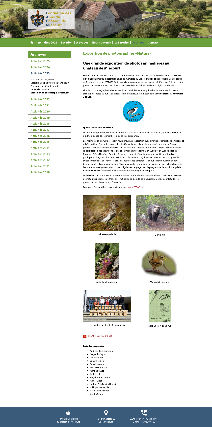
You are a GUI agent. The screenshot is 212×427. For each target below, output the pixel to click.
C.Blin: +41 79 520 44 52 (144, 421)
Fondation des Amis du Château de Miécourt (51, 19)
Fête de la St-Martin (40, 89)
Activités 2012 (40, 160)
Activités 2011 (40, 166)
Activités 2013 (40, 154)
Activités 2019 (40, 117)
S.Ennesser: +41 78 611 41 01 (144, 418)
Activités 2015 (40, 142)
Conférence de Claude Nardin (44, 86)
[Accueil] (31, 42)
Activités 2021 (40, 105)
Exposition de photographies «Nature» (49, 92)
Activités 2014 (40, 148)
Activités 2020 (40, 111)
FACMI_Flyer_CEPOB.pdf (100, 335)
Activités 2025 (40, 61)
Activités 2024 (40, 67)
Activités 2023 (40, 73)
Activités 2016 (40, 136)
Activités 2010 (40, 172)
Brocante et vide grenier (42, 79)
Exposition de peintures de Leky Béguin (49, 82)
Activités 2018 (40, 123)
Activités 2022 (40, 99)
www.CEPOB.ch (135, 187)
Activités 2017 (40, 130)
